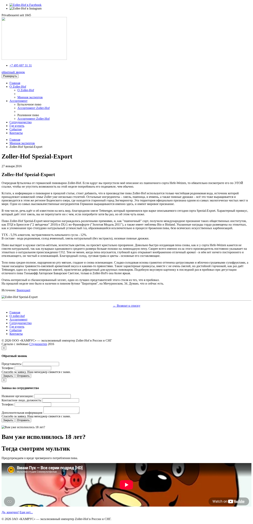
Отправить (23, 375)
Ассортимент (18, 319)
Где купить (16, 125)
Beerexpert (23, 290)
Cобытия (15, 129)
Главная (14, 83)
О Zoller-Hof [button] (17, 86)
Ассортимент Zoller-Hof (33, 108)
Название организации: (17, 396)
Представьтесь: (12, 363)
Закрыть (8, 375)
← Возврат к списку (126, 305)
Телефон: (8, 368)
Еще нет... (26, 512)
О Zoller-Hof (25, 90)
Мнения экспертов (30, 97)
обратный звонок (13, 72)
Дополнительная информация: (22, 412)
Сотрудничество (20, 122)
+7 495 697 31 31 (20, 65)
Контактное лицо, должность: (22, 400)
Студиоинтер (38, 344)
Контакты (16, 133)
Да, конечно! (10, 512)
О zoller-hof (17, 316)
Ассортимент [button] (18, 101)
